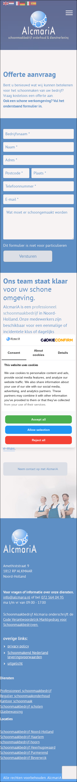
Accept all (38, 419)
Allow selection (38, 429)
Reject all (38, 440)
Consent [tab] (14, 352)
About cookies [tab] (38, 353)
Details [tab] (63, 352)
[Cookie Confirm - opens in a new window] (57, 340)
